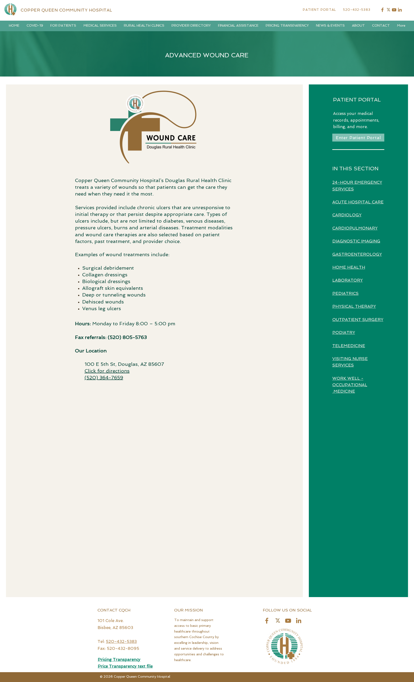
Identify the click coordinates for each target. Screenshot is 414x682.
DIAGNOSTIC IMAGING (356, 241)
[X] (277, 620)
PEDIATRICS (345, 293)
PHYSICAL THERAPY (354, 306)
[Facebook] (382, 9)
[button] (35, 25)
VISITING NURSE (350, 358)
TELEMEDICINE (348, 345)
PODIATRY (343, 332)
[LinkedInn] (399, 9)
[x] (388, 9)
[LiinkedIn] (298, 620)
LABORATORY (347, 280)
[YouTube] (394, 9)
